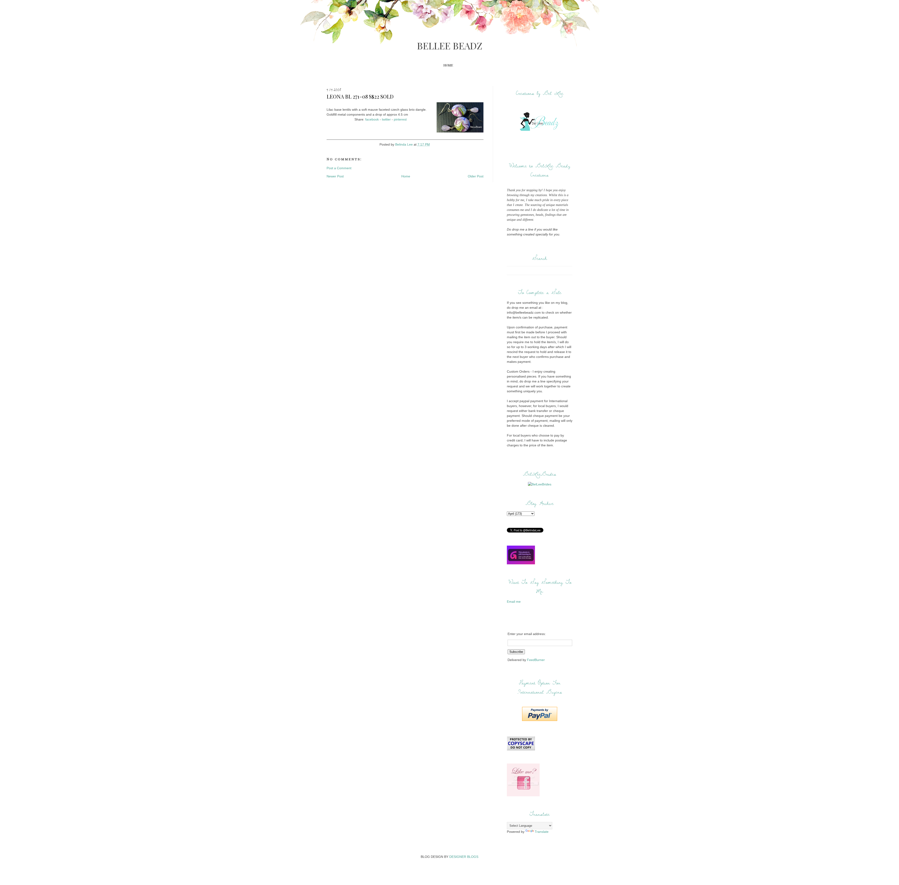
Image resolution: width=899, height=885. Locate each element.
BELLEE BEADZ (449, 45)
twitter (386, 119)
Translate (542, 832)
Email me (514, 601)
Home (448, 65)
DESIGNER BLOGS (463, 857)
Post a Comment (339, 168)
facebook (372, 119)
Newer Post (335, 176)
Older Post (475, 176)
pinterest (400, 119)
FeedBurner (536, 660)
